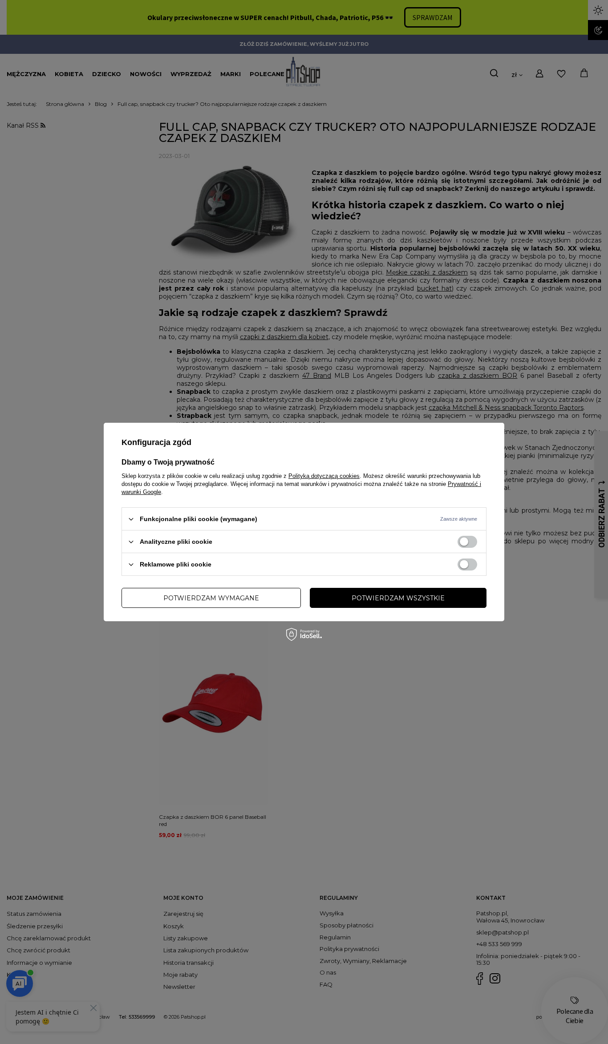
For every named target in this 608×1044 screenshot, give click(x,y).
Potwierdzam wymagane (211, 598)
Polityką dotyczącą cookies (324, 476)
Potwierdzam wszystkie (398, 598)
